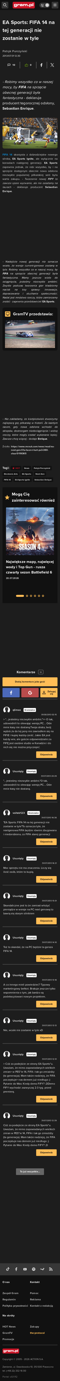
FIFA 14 (7, 154)
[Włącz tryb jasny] (44, 5)
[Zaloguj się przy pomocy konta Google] (29, 692)
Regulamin (9, 1299)
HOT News (9, 1327)
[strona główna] (24, 5)
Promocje (8, 1339)
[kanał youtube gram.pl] (25, 1269)
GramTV (7, 1333)
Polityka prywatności (15, 1306)
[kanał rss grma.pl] (51, 1269)
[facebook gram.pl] (17, 1269)
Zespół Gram (10, 1293)
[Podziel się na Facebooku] (41, 65)
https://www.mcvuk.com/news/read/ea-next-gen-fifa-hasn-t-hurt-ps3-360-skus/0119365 (32, 450)
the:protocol (37, 1333)
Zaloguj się (52, 693)
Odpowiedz (46, 754)
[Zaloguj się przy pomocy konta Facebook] (11, 692)
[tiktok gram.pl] (8, 1269)
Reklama (35, 1299)
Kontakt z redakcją (41, 1306)
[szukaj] (5, 5)
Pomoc (34, 1293)
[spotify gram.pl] (34, 1269)
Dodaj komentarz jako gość (30, 681)
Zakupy (34, 1327)
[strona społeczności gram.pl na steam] (43, 1269)
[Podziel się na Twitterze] (52, 65)
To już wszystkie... (30, 1171)
